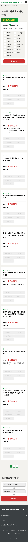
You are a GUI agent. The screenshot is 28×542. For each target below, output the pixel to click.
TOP (2, 5)
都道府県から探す (6, 515)
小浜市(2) (19, 38)
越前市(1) (9, 47)
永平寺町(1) (10, 49)
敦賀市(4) (9, 38)
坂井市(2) (19, 47)
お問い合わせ (5, 531)
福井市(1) (9, 35)
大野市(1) (9, 41)
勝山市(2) (19, 41)
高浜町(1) (9, 33)
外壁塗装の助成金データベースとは (10, 525)
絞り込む (14, 61)
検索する (14, 499)
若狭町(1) (19, 35)
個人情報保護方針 (22, 531)
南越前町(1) (10, 52)
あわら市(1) (20, 44)
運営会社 (10, 534)
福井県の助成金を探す (9, 20)
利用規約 (13, 531)
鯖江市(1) (9, 44)
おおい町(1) (20, 33)
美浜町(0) (9, 55)
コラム (3, 520)
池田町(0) (19, 49)
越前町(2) (19, 52)
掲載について (17, 534)
